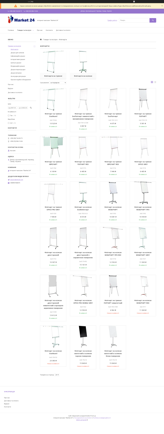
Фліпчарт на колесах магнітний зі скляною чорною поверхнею (83, 353)
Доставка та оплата (63, 30)
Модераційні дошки (18, 66)
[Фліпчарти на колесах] (83, 62)
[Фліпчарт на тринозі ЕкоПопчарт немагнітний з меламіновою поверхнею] (83, 99)
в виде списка (155, 82)
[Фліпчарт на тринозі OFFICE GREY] (143, 147)
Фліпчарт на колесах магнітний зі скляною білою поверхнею (113, 353)
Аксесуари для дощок (18, 76)
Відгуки (10, 88)
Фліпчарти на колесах (83, 76)
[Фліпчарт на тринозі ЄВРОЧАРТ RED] (113, 147)
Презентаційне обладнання (21, 80)
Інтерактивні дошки (18, 59)
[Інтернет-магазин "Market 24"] (21, 24)
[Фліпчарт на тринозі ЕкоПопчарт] (113, 99)
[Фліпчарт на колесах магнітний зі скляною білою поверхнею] (113, 336)
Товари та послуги (24, 30)
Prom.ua (93, 416)
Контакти (49, 30)
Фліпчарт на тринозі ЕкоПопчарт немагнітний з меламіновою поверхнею (83, 116)
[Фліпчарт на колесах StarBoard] (53, 336)
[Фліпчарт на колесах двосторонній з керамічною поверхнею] (83, 238)
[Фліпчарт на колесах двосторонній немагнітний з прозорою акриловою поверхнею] (53, 286)
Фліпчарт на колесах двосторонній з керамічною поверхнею (83, 255)
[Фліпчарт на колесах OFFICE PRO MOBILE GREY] (83, 286)
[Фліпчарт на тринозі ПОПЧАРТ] (143, 99)
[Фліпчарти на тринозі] (53, 62)
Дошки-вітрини (16, 73)
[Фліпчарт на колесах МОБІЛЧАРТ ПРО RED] (113, 238)
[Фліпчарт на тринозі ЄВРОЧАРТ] (53, 147)
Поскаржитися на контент (82, 418)
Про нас (40, 30)
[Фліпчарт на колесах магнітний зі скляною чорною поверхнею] (83, 336)
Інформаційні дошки (18, 56)
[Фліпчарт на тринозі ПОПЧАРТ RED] (83, 147)
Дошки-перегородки (18, 70)
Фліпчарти (14, 49)
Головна (11, 30)
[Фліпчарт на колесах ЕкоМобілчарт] (83, 193)
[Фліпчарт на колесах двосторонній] (53, 238)
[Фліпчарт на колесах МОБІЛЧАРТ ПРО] (143, 193)
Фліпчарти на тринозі (53, 76)
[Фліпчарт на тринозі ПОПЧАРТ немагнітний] (113, 286)
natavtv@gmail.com (16, 180)
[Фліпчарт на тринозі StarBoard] (53, 99)
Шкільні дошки (16, 63)
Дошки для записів (17, 53)
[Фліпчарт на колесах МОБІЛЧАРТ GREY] (143, 238)
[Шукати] (152, 20)
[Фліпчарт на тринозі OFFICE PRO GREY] (53, 193)
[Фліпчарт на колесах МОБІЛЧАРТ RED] (143, 286)
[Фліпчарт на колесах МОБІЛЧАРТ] (113, 193)
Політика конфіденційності (102, 418)
